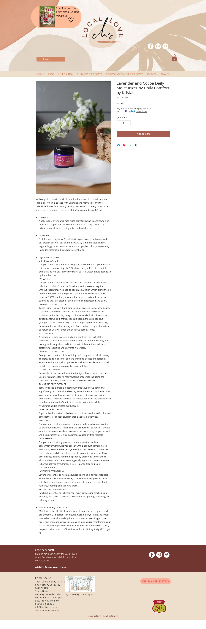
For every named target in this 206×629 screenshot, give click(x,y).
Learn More (141, 111)
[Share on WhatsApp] (130, 145)
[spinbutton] (123, 123)
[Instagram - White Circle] (158, 46)
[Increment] (128, 123)
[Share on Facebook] (118, 145)
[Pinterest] (165, 46)
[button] (174, 57)
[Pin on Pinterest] (124, 145)
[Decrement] (119, 123)
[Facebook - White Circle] (151, 46)
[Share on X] (136, 145)
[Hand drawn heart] (71, 20)
